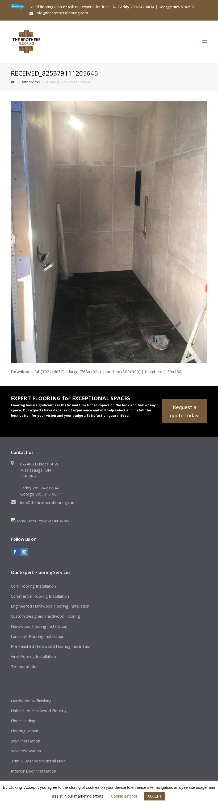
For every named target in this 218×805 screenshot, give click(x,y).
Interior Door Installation (33, 771)
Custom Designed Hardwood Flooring (45, 616)
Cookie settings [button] (124, 796)
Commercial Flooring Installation (40, 596)
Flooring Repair (25, 730)
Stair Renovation (26, 750)
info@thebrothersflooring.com (48, 502)
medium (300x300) (123, 371)
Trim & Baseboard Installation (38, 760)
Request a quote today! (184, 411)
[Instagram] (24, 552)
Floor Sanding (23, 720)
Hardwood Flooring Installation (39, 626)
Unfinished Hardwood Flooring (39, 710)
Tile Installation (25, 666)
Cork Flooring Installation (33, 586)
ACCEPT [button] (155, 796)
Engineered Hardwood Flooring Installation (50, 606)
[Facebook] (15, 552)
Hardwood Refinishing (31, 700)
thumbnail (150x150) (164, 371)
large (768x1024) (85, 371)
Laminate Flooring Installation (37, 636)
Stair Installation (25, 741)
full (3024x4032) (50, 371)
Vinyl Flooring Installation (33, 656)
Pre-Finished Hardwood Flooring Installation (51, 646)
